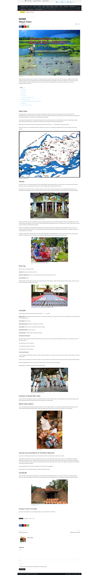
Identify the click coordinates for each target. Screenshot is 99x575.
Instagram (64, 2)
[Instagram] (62, 2)
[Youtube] (70, 2)
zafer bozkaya (30, 537)
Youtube (72, 2)
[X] (67, 2)
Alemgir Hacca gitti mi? (23, 532)
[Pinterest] (25, 26)
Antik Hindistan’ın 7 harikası (75, 532)
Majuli (30, 518)
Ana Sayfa (20, 17)
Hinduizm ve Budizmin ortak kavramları (34, 12)
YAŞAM (24, 17)
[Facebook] (56, 2)
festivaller (44, 313)
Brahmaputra (26, 518)
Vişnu (53, 124)
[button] (78, 8)
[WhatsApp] (28, 26)
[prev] (76, 12)
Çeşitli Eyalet (29, 17)
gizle (24, 87)
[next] (78, 12)
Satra (33, 518)
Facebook (59, 2)
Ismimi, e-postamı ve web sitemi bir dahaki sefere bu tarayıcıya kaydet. (33, 566)
